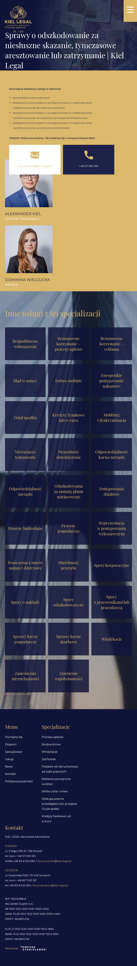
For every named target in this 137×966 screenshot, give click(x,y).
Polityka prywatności (19, 781)
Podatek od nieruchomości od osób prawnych (60, 769)
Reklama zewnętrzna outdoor (56, 781)
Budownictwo (51, 744)
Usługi (9, 759)
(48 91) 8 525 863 (20, 885)
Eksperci (10, 744)
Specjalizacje (13, 751)
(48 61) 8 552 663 (24, 861)
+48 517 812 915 (88, 166)
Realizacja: (11, 948)
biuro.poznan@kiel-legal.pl (35, 166)
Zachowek (49, 759)
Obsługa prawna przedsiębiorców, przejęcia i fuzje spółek (59, 803)
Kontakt (10, 774)
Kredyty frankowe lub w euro (56, 819)
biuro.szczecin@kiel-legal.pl (50, 885)
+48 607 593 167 (27, 880)
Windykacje (49, 751)
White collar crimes (54, 791)
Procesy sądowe (52, 737)
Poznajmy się (13, 737)
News (8, 766)
